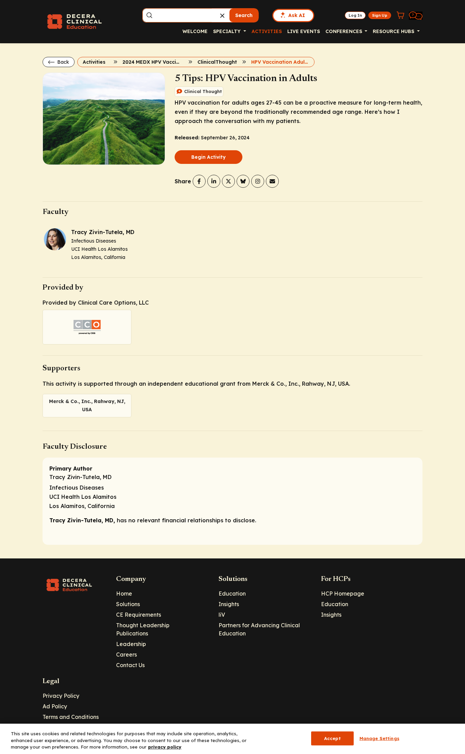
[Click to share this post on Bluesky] (243, 181)
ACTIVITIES (267, 31)
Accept (332, 738)
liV (222, 614)
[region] (232, 739)
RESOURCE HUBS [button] (394, 31)
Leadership (131, 644)
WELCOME (195, 31)
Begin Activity (208, 157)
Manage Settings (379, 738)
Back (62, 62)
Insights (229, 604)
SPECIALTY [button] (227, 31)
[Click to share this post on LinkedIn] (213, 181)
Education (232, 593)
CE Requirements (138, 614)
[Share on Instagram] (257, 181)
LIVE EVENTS (303, 31)
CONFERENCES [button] (344, 31)
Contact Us (130, 665)
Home (124, 593)
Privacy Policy (61, 695)
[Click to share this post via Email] (272, 181)
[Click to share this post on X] (228, 181)
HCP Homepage (342, 593)
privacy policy (164, 747)
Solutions (128, 604)
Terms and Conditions (71, 716)
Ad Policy (55, 706)
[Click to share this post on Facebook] (199, 181)
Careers (126, 654)
